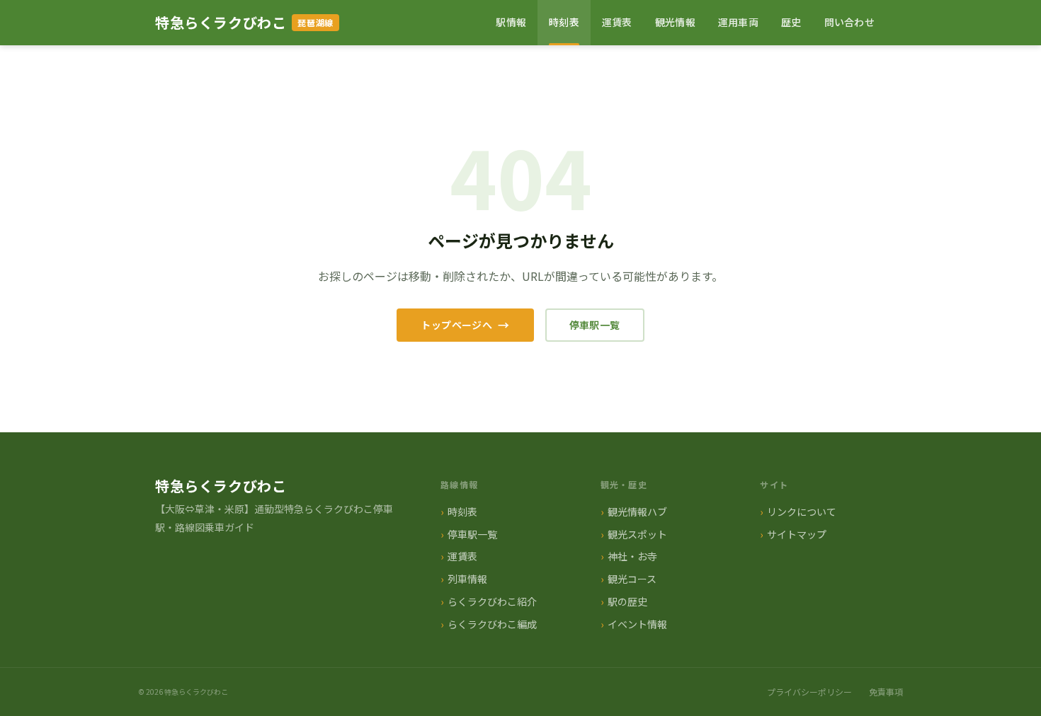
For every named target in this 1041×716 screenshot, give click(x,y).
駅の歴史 (627, 601)
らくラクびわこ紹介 (492, 601)
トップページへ (456, 325)
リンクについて (801, 511)
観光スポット (637, 534)
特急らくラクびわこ (220, 22)
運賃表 (617, 22)
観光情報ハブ (637, 511)
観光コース (632, 579)
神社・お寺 (632, 556)
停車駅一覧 (594, 325)
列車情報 (467, 579)
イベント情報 (637, 624)
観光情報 (675, 22)
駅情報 (511, 22)
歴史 (791, 22)
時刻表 (564, 22)
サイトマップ (796, 534)
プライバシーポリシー (809, 692)
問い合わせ (849, 22)
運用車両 (738, 22)
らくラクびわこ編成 (492, 624)
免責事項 (886, 692)
